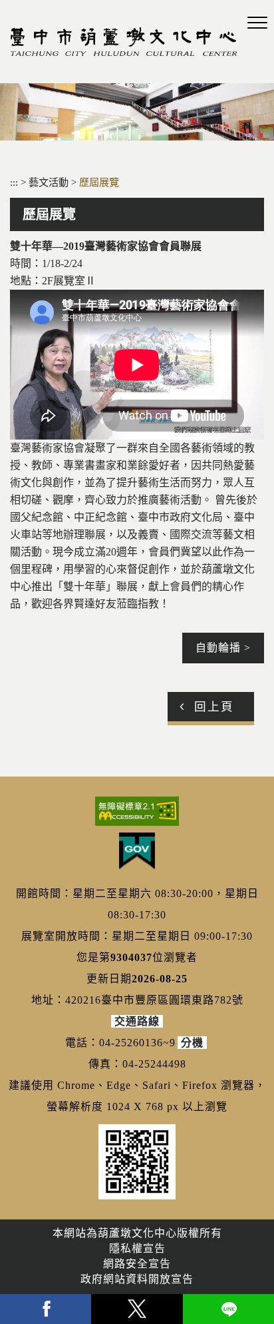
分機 (192, 1042)
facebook (45, 1309)
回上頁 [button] (214, 706)
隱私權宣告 (137, 1248)
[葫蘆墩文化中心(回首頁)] (124, 42)
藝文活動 (50, 182)
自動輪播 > (223, 647)
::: (14, 182)
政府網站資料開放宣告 (137, 1279)
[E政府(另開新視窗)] (137, 851)
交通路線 (137, 1021)
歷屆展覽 (99, 182)
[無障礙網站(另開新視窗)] (137, 811)
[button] (257, 23)
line (228, 1309)
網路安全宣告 (137, 1263)
